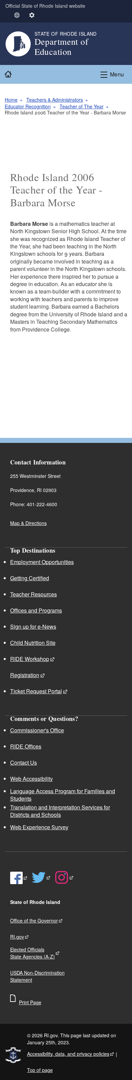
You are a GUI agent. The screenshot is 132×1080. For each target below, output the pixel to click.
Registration (24, 675)
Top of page (40, 1070)
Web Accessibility (31, 778)
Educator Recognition (28, 106)
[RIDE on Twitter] (41, 877)
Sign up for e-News (33, 626)
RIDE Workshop (29, 659)
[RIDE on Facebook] (19, 878)
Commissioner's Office (37, 730)
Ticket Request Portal (36, 691)
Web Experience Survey (39, 827)
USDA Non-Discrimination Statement (37, 976)
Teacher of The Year (82, 106)
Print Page (30, 1002)
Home (11, 100)
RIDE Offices (25, 746)
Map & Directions (28, 523)
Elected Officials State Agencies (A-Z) (32, 953)
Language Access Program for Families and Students (62, 794)
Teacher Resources (33, 594)
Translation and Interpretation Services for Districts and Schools (60, 810)
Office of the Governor (34, 920)
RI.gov (17, 936)
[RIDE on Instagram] (64, 877)
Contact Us (23, 762)
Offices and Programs (36, 610)
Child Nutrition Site (33, 643)
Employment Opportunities (42, 562)
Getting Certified (29, 578)
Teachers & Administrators (54, 100)
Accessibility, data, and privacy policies (68, 1053)
